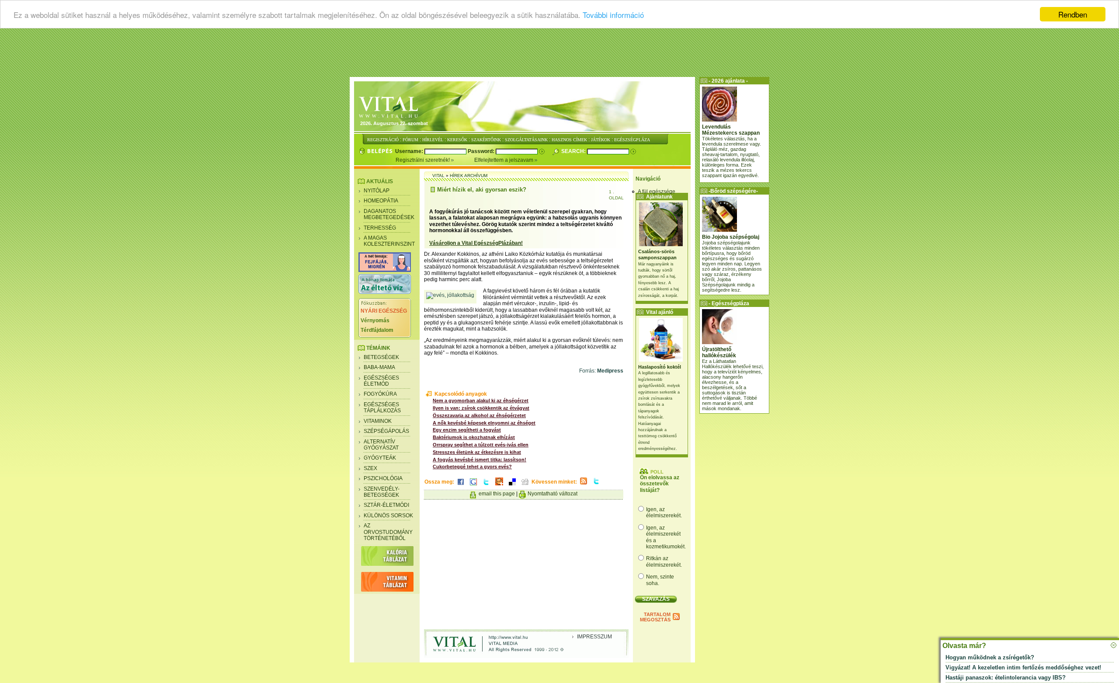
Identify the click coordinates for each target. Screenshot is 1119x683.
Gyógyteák (380, 458)
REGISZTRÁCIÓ (383, 139)
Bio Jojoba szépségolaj (730, 237)
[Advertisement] (559, 54)
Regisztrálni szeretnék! (423, 160)
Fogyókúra (380, 394)
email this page (497, 494)
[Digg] (525, 486)
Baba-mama (379, 367)
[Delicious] (512, 486)
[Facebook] (460, 486)
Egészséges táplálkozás (382, 407)
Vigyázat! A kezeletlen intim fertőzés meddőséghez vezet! (1023, 667)
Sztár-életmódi (386, 505)
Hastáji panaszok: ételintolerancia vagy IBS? (1005, 677)
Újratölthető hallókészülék (719, 352)
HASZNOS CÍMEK (569, 139)
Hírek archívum (468, 175)
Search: (574, 151)
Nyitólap (376, 191)
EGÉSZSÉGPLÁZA (632, 139)
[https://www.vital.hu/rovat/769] (384, 270)
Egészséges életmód (381, 381)
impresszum (594, 637)
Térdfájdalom (377, 330)
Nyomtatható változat (552, 494)
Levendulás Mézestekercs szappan (731, 130)
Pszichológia (383, 478)
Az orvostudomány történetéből (388, 532)
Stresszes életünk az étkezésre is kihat (477, 452)
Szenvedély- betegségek (382, 492)
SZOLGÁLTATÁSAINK (526, 139)
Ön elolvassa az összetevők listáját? (659, 483)
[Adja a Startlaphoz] (499, 486)
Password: (482, 151)
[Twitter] (486, 486)
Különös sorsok (388, 515)
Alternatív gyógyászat (381, 445)
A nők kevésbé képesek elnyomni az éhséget (484, 422)
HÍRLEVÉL (432, 139)
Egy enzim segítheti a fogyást (467, 429)
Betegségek (381, 357)
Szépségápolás (386, 431)
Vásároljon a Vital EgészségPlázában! (476, 243)
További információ (613, 14)
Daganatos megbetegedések (389, 214)
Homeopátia (381, 201)
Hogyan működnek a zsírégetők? (989, 657)
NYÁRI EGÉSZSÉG (384, 311)
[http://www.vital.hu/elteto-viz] (384, 292)
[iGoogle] (473, 486)
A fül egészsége (656, 191)
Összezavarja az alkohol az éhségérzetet (479, 415)
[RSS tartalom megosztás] (583, 485)
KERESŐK (457, 139)
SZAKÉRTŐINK (486, 139)
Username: (409, 151)
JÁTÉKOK (600, 139)
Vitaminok (378, 421)
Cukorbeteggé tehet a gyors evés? (472, 466)
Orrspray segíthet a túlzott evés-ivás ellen (480, 444)
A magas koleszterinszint (389, 241)
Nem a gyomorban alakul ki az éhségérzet (480, 400)
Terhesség (380, 228)
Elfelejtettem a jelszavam (504, 160)
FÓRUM (410, 139)
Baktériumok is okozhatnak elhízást (474, 437)
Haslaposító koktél (659, 366)
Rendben (1072, 14)
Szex (370, 468)
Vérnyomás (375, 320)
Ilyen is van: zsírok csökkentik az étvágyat (481, 408)
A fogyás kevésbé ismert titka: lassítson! (479, 459)
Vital (438, 175)
